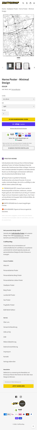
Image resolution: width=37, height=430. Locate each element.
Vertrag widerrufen (9, 362)
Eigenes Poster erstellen (18, 148)
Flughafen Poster (8, 305)
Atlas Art (6, 265)
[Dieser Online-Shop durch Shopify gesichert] (10, 135)
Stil (3, 103)
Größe (3, 96)
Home (4, 9)
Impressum (7, 352)
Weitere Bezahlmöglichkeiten (18, 128)
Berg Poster (7, 290)
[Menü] (34, 3)
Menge (4, 110)
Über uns (6, 322)
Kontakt (6, 357)
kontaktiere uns (19, 235)
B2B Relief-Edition (9, 310)
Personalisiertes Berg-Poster (12, 275)
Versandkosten (15, 89)
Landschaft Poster (9, 295)
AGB (4, 337)
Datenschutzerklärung (10, 347)
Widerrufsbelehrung (9, 342)
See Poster (6, 300)
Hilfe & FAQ (7, 332)
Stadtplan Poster (12, 9)
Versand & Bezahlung (10, 327)
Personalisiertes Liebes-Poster (13, 280)
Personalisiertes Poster (10, 270)
